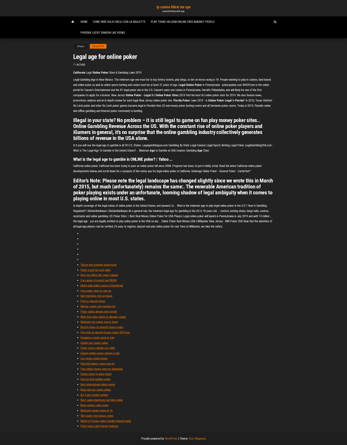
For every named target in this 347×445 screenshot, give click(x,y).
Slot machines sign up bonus (96, 296)
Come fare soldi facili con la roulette (119, 22)
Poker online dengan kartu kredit (98, 311)
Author (80, 64)
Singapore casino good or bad (97, 337)
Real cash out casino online (95, 389)
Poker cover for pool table (95, 270)
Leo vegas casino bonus (94, 358)
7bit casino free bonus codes (96, 416)
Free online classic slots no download (101, 369)
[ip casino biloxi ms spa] (73, 21)
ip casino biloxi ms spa (173, 7)
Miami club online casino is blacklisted (101, 285)
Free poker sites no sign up (95, 291)
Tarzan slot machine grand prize (98, 265)
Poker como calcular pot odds (97, 348)
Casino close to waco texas (96, 374)
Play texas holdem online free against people (183, 22)
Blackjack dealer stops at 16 (96, 410)
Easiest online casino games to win (100, 353)
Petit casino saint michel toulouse (99, 426)
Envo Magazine (197, 438)
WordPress (171, 438)
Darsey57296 (98, 46)
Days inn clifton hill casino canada (99, 275)
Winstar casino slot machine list (98, 306)
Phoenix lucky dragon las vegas (102, 32)
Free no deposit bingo (92, 301)
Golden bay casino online (94, 343)
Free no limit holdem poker (95, 379)
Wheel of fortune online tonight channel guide (105, 421)
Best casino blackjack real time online (101, 400)
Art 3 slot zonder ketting (94, 395)
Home (83, 22)
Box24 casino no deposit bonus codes (101, 327)
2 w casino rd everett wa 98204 (98, 280)
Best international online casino (97, 384)
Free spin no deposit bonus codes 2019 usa (105, 332)
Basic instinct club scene (94, 405)
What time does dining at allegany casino (103, 317)
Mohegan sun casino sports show (99, 322)
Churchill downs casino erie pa (97, 363)
